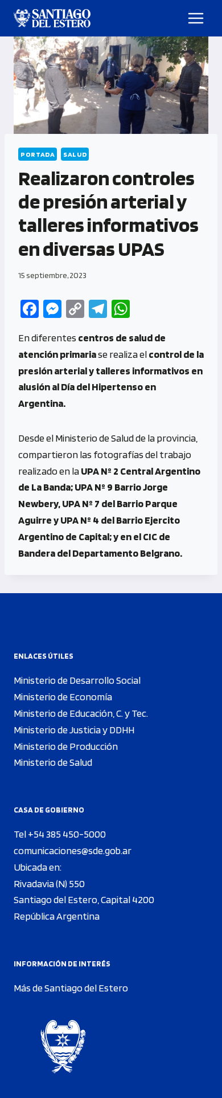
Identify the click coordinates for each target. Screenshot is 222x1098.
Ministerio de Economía (63, 697)
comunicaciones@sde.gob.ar (72, 850)
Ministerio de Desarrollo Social (77, 680)
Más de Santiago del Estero (71, 988)
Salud (75, 154)
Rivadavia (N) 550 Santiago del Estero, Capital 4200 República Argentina (84, 900)
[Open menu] (196, 18)
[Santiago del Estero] (52, 18)
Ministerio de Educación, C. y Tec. (81, 713)
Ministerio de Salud (53, 762)
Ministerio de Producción (66, 746)
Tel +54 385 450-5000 (60, 834)
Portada (37, 154)
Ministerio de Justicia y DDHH (74, 730)
